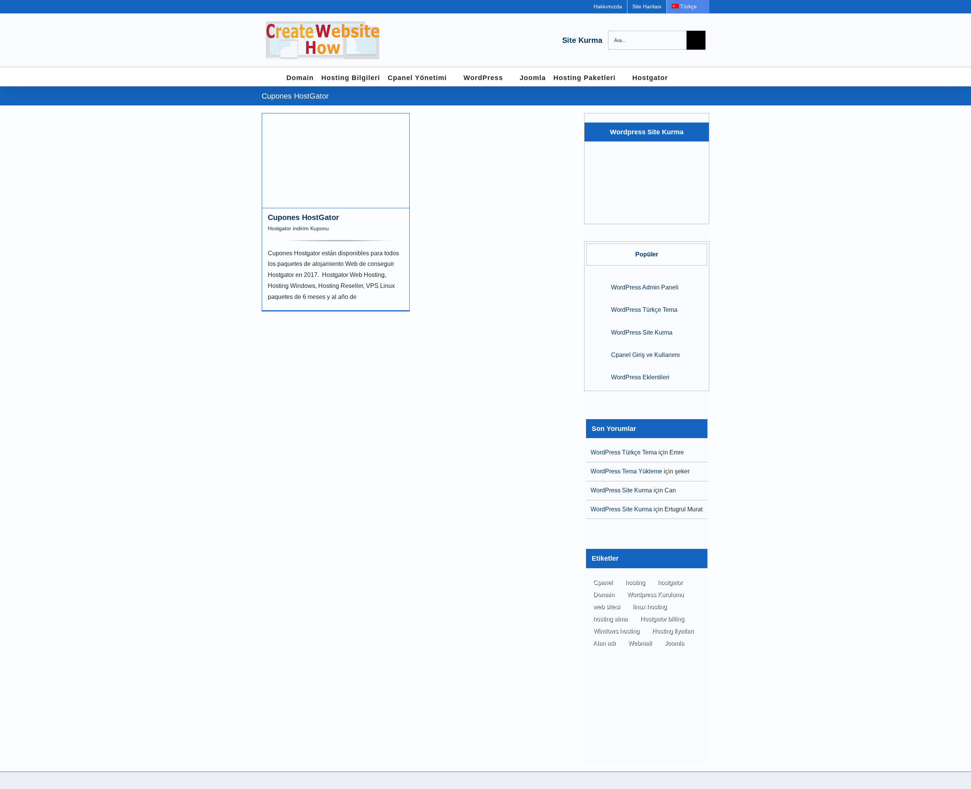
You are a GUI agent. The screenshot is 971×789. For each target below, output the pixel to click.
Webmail (640, 643)
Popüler (646, 254)
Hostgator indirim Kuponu (298, 228)
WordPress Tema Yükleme (626, 471)
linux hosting (650, 607)
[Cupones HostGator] (335, 160)
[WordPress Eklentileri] (596, 376)
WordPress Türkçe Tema (644, 309)
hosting (635, 582)
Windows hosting (616, 631)
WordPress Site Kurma (641, 332)
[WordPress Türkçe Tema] (596, 309)
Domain (603, 594)
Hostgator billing (662, 619)
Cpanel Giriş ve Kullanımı (645, 355)
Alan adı (604, 643)
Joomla (674, 643)
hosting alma (610, 619)
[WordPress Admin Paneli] (596, 286)
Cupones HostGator (303, 217)
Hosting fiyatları (673, 631)
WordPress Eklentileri (640, 377)
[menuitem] (688, 6)
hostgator (670, 582)
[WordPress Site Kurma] (596, 331)
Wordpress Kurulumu (655, 594)
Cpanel (603, 582)
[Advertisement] (646, 716)
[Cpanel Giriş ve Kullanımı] (596, 353)
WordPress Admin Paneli (645, 287)
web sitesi (606, 607)
